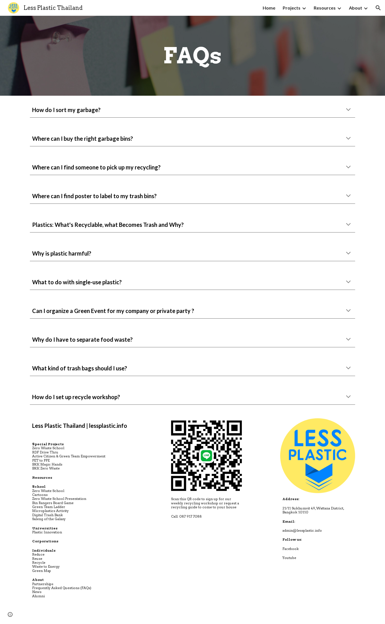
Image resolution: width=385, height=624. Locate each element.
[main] (192, 55)
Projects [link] (291, 7)
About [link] (355, 7)
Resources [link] (325, 7)
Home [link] (269, 7)
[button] (378, 8)
